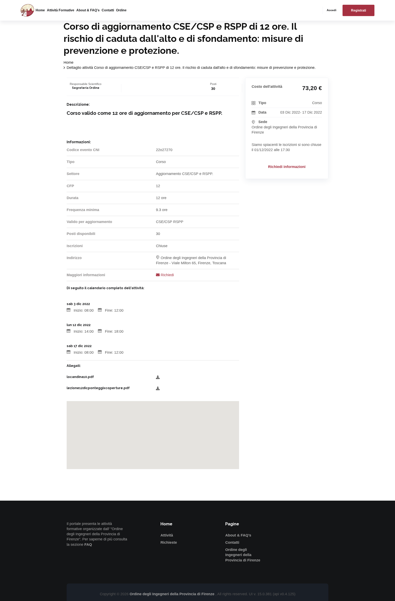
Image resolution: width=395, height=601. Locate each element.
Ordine (121, 10)
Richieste (168, 542)
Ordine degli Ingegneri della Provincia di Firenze (242, 555)
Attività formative (60, 10)
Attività (166, 535)
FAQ (88, 544)
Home (40, 10)
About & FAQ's (88, 10)
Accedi (331, 10)
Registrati (358, 10)
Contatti (108, 10)
